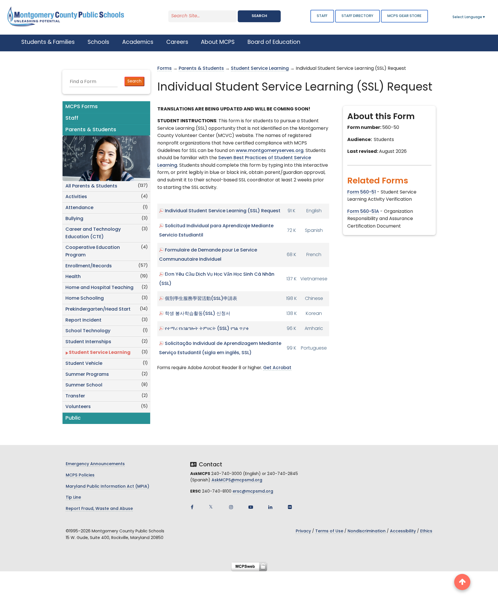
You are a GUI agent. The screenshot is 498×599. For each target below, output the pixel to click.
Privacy (303, 531)
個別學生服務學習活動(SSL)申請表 (201, 298)
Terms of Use (329, 531)
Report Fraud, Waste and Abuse (99, 509)
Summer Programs (87, 374)
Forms (164, 68)
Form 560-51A (363, 211)
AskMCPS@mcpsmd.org (237, 480)
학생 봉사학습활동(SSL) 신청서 (197, 313)
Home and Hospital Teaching (99, 288)
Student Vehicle (83, 363)
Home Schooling (84, 298)
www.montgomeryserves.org (269, 151)
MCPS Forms (81, 106)
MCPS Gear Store (404, 16)
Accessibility (403, 531)
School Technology (87, 331)
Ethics (426, 531)
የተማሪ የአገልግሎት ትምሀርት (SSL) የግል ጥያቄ (207, 328)
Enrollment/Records (88, 266)
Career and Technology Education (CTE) (93, 233)
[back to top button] (462, 582)
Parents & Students (201, 68)
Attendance (79, 208)
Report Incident (83, 320)
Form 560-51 (361, 192)
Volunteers (78, 407)
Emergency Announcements (95, 464)
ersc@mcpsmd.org (253, 491)
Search (259, 16)
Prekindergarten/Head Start (98, 309)
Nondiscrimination (367, 531)
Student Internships (88, 342)
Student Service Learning (100, 352)
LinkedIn (270, 507)
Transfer (75, 396)
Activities (76, 197)
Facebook (192, 507)
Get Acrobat (277, 368)
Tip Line (73, 497)
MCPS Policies (80, 475)
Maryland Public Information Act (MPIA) (107, 487)
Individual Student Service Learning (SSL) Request (222, 211)
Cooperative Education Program (92, 251)
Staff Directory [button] (357, 16)
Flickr (290, 507)
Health (73, 277)
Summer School (83, 385)
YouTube (251, 507)
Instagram (231, 507)
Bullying (74, 219)
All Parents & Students (91, 186)
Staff (322, 16)
